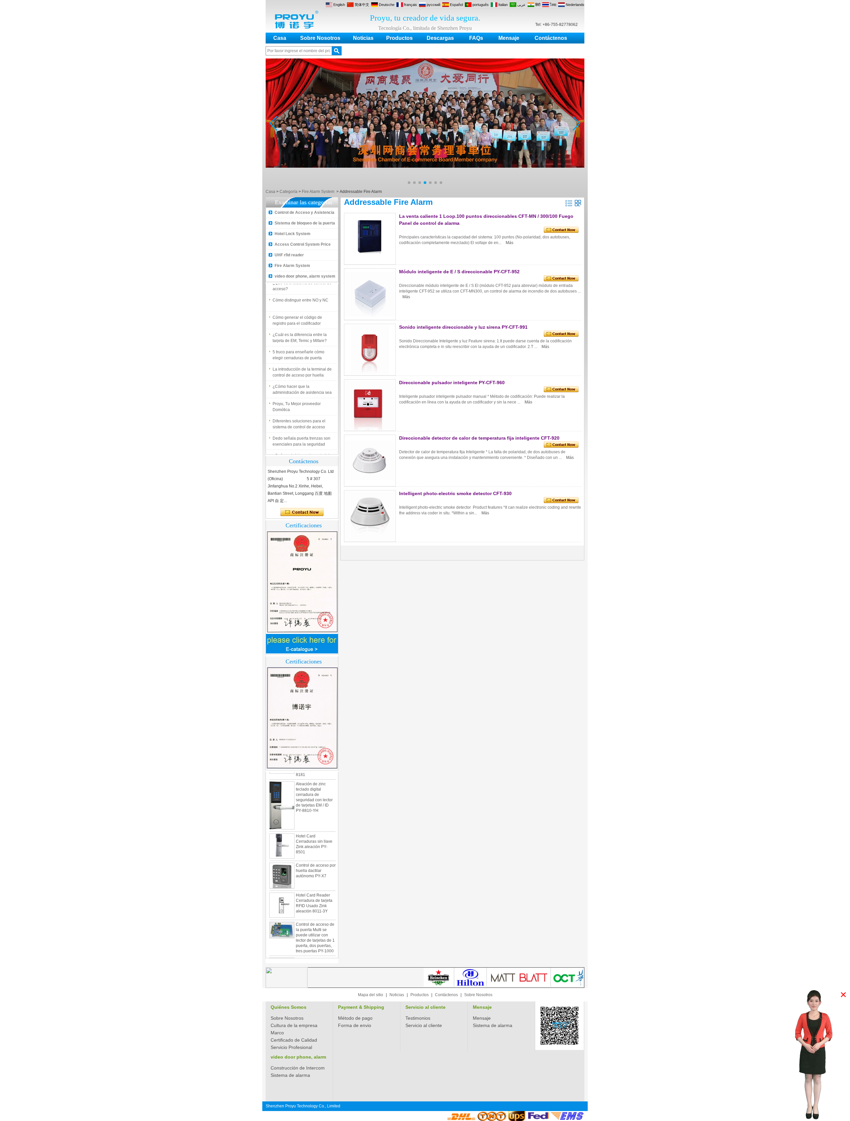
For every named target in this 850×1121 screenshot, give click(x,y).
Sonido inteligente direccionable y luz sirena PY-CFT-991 (463, 327)
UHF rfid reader (289, 255)
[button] (409, 182)
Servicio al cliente (425, 1007)
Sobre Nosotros (320, 38)
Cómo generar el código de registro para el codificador (297, 313)
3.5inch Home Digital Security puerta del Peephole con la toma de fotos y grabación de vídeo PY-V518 (315, 954)
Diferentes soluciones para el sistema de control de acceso (299, 417)
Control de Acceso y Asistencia (304, 212)
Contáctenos (551, 38)
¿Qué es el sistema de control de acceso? (302, 452)
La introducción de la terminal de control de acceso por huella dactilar (302, 366)
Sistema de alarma (492, 1025)
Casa (279, 38)
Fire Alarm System (318, 191)
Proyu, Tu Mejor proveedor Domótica (297, 400)
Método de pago (355, 1018)
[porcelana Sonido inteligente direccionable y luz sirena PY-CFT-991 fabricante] (370, 350)
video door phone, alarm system (305, 276)
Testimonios (417, 1018)
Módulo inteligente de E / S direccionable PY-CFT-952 (459, 271)
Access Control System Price (303, 244)
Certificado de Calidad (294, 1040)
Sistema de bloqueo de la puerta (305, 223)
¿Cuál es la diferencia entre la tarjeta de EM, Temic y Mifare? (300, 331)
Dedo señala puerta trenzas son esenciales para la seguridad (301, 434)
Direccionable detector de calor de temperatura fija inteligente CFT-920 (479, 438)
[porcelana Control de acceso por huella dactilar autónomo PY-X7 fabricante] (282, 858)
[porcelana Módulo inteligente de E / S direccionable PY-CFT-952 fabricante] (370, 294)
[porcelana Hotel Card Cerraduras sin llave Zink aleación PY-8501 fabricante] (282, 828)
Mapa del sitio (370, 994)
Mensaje (508, 38)
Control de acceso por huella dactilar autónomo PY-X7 (316, 853)
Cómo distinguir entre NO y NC (300, 293)
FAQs (476, 38)
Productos (399, 38)
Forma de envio (354, 1025)
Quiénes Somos (288, 1007)
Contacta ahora (302, 512)
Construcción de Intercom (298, 1068)
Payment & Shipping (361, 1007)
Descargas (440, 38)
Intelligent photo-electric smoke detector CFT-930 (455, 493)
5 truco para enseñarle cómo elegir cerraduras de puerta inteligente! (298, 348)
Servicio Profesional (291, 1047)
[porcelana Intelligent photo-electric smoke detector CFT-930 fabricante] (370, 516)
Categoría (289, 191)
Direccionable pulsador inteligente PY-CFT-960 (452, 382)
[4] (425, 186)
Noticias (363, 38)
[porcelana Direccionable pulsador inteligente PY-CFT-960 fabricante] (370, 405)
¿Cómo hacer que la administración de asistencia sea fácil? (302, 383)
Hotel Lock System (292, 233)
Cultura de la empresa (294, 1025)
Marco (277, 1032)
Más (509, 242)
